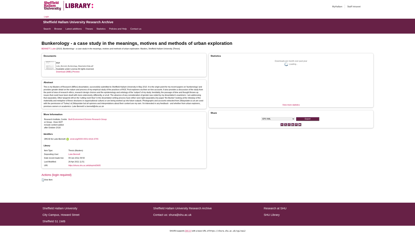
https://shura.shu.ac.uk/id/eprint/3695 (84, 165)
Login (46, 17)
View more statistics (291, 105)
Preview (76, 72)
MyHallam (337, 6)
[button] (43, 180)
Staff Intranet (354, 6)
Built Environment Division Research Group (87, 119)
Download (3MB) (63, 72)
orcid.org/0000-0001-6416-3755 (84, 139)
